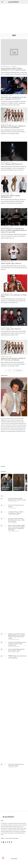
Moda (10, 95)
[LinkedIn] (9, 842)
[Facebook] (1, 842)
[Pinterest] (7, 842)
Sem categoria (13, 66)
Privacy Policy (14, 858)
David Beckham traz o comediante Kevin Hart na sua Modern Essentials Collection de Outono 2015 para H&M (13, 230)
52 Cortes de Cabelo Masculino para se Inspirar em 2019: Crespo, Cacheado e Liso (17, 644)
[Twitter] (4, 842)
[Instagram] (6, 842)
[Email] (12, 842)
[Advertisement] (14, 14)
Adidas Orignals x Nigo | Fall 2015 (11, 263)
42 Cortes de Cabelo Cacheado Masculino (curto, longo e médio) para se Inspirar (16, 520)
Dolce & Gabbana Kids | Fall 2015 (11, 329)
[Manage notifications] (3, 858)
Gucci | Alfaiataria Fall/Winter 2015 (11, 164)
